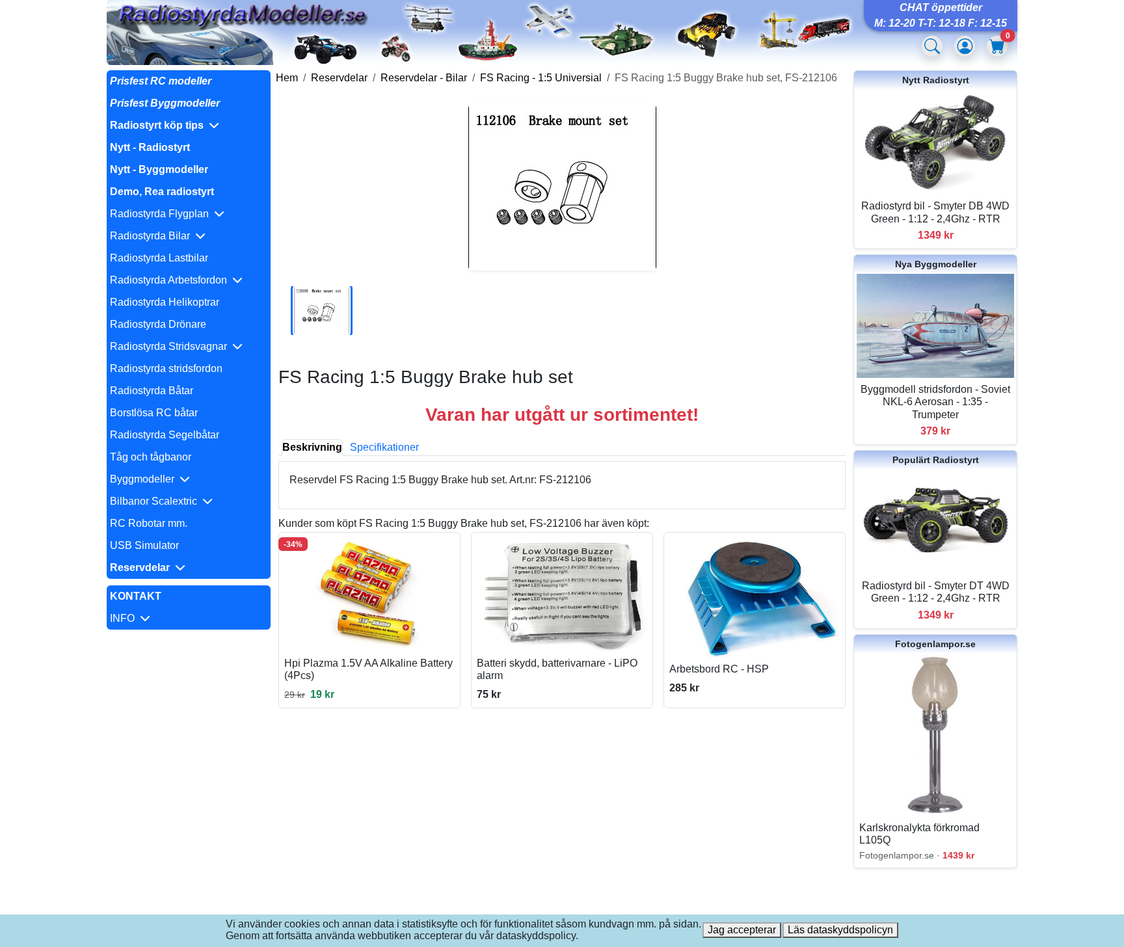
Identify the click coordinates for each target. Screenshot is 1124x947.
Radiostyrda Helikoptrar (164, 302)
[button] (188, 125)
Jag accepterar (742, 929)
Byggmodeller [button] (145, 479)
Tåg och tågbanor (150, 456)
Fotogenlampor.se (935, 644)
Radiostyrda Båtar (151, 390)
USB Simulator (144, 545)
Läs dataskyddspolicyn (840, 929)
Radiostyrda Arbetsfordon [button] (171, 280)
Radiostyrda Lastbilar (159, 257)
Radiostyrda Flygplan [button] (162, 213)
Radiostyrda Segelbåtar (164, 434)
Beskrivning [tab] (312, 447)
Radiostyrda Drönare (158, 324)
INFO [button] (125, 618)
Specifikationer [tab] (384, 447)
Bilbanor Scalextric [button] (156, 501)
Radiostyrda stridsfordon (166, 368)
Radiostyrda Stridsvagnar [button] (171, 346)
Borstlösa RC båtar (154, 412)
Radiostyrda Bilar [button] (152, 235)
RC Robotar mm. (148, 523)
